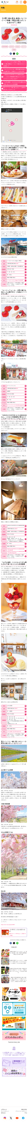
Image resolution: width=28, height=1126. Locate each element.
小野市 (14, 49)
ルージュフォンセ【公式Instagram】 (15, 405)
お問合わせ (4, 1109)
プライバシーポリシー (21, 1111)
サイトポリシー (5, 1111)
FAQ (26, 1113)
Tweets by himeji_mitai (14, 1042)
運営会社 (3, 1113)
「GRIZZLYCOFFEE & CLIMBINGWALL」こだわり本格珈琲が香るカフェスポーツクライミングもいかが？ (14, 76)
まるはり (18, 46)
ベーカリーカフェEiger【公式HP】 (15, 280)
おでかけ (12, 46)
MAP (17, 263)
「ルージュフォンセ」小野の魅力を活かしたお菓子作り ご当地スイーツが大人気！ (14, 70)
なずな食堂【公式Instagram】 (14, 731)
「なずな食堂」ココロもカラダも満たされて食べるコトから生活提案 (14, 83)
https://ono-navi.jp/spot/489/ (8, 924)
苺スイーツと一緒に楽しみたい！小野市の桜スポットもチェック (14, 88)
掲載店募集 (24, 1109)
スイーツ (24, 46)
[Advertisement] (14, 1091)
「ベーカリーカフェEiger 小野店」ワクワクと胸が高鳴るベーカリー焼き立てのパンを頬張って (14, 64)
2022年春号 (5, 46)
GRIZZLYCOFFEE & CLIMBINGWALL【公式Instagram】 (16, 552)
